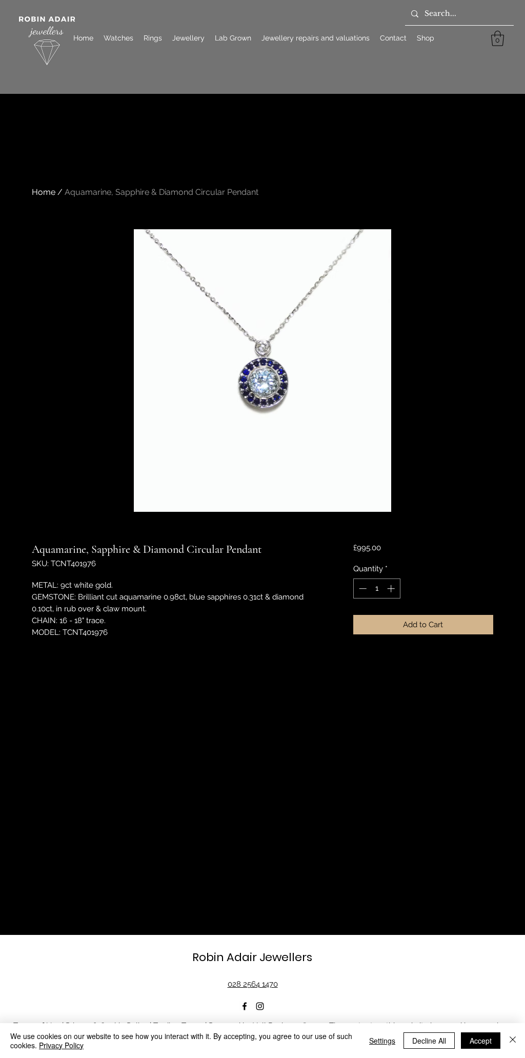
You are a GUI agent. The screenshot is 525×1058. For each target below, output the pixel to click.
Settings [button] (382, 1040)
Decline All (429, 1040)
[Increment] (392, 588)
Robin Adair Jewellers (252, 957)
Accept (481, 1040)
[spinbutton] (376, 588)
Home (43, 192)
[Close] (513, 1040)
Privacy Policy (61, 1045)
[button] (497, 38)
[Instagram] (260, 1006)
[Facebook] (244, 1006)
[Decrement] (362, 588)
